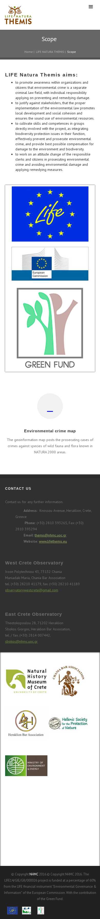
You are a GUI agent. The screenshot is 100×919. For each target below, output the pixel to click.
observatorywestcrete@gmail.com (31, 590)
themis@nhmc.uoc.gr (50, 535)
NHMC (33, 874)
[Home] (16, 15)
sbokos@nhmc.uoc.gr (21, 641)
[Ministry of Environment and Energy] (26, 766)
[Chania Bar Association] (68, 684)
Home (28, 52)
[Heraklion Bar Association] (26, 726)
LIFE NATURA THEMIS (50, 52)
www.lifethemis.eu (53, 541)
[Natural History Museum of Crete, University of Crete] (26, 682)
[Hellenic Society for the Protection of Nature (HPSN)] (68, 724)
